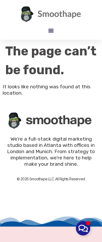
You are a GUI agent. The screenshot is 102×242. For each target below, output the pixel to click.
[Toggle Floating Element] (83, 228)
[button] (51, 30)
